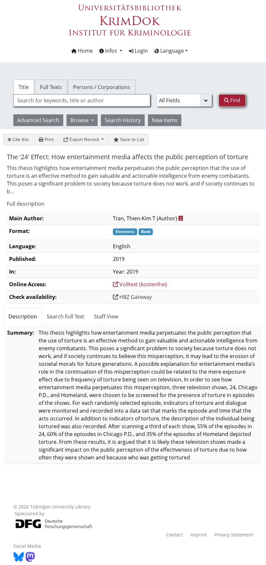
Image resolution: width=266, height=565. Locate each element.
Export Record (84, 139)
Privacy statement (233, 535)
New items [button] (164, 120)
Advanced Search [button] (38, 120)
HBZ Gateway (135, 297)
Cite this (20, 139)
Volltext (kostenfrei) (142, 284)
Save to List (131, 139)
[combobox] (81, 100)
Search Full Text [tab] (65, 316)
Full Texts (51, 87)
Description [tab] (22, 316)
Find (234, 100)
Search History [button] (123, 120)
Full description (25, 203)
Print (48, 139)
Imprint (198, 535)
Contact (174, 535)
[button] (111, 50)
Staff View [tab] (106, 316)
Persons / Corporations (101, 87)
